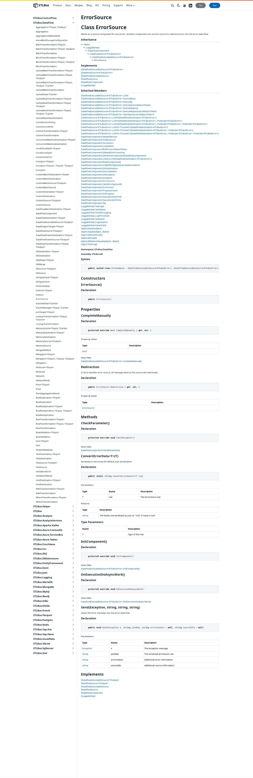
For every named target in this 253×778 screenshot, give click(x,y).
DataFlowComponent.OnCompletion (99, 171)
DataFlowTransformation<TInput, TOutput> (52, 245)
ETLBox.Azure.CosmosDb (47, 530)
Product (57, 5)
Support (118, 5)
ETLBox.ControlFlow (45, 18)
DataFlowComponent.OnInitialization (99, 168)
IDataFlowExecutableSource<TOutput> (100, 680)
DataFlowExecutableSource (105, 57)
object (87, 44)
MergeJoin (41, 363)
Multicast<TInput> (45, 367)
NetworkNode (43, 380)
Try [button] (200, 5)
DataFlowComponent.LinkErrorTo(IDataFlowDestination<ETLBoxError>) (116, 158)
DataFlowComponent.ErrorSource (97, 181)
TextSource (41, 467)
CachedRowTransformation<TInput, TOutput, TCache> (53, 112)
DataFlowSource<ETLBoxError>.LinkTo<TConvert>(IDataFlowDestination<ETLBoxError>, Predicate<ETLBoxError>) (137, 130)
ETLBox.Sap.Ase (42, 629)
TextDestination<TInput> (48, 454)
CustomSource (43, 204)
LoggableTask (93, 47)
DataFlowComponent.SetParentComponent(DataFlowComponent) (113, 155)
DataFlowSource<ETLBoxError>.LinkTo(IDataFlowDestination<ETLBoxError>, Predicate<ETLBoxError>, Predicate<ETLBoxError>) (144, 124)
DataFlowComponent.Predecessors (98, 139)
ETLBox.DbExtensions (46, 558)
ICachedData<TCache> (47, 303)
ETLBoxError (113, 53)
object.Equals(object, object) (95, 231)
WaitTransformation (46, 493)
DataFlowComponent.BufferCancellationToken (104, 149)
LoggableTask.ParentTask (93, 225)
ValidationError (43, 471)
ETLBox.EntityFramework (48, 563)
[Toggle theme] (178, 5)
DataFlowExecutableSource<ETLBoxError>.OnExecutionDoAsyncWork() (116, 601)
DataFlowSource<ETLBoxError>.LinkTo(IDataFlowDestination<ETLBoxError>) (119, 117)
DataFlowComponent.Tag (93, 203)
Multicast (40, 371)
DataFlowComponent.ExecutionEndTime (101, 200)
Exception (87, 648)
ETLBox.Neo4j (41, 596)
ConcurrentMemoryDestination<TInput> (56, 139)
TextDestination (44, 458)
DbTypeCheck (42, 281)
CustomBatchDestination (48, 178)
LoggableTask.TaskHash (93, 219)
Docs (68, 5)
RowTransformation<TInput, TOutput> (55, 423)
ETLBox (44, 5)
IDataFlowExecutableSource (95, 69)
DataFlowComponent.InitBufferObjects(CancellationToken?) (110, 165)
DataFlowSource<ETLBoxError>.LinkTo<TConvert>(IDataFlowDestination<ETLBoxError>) (124, 127)
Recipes (79, 5)
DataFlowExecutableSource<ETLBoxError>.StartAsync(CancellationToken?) (117, 114)
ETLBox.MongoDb (43, 587)
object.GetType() (89, 238)
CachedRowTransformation (49, 118)
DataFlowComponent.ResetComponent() (101, 162)
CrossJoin (40, 170)
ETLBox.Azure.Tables (45, 539)
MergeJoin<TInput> (45, 354)
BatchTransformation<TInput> (51, 44)
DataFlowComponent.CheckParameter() (100, 450)
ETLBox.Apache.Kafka (46, 525)
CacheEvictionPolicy (45, 122)
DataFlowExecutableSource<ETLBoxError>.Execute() (106, 101)
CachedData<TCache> (46, 94)
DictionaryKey (43, 286)
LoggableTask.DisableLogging (96, 212)
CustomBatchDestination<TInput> (53, 174)
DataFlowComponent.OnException (98, 174)
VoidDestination (44, 484)
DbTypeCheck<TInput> (47, 277)
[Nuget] (184, 5)
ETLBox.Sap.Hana (43, 634)
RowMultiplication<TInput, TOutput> (54, 410)
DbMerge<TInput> (45, 260)
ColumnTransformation (47, 135)
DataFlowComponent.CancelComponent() (101, 184)
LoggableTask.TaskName (93, 209)
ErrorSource (42, 299)
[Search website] (173, 5)
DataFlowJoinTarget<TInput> (50, 226)
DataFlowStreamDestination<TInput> (54, 235)
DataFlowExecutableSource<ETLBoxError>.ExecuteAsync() (109, 108)
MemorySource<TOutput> (48, 341)
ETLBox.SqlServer (43, 648)
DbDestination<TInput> (47, 251)
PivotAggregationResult (47, 393)
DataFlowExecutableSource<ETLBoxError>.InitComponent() (110, 568)
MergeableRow (43, 350)
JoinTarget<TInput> (45, 312)
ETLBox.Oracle (41, 610)
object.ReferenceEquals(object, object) (100, 241)
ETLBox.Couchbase (44, 544)
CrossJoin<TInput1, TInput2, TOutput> (55, 165)
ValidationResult (44, 475)
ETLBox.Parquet (42, 615)
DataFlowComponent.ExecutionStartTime (101, 196)
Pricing (106, 5)
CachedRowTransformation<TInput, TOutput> (53, 105)
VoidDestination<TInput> (48, 480)
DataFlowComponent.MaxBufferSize (99, 136)
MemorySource (43, 345)
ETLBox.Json (40, 572)
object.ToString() (89, 244)
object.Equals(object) (91, 228)
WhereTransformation (47, 501)
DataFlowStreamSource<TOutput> (53, 239)
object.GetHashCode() (91, 234)
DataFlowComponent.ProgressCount (99, 190)
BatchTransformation (46, 53)
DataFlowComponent (46, 213)
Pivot (38, 389)
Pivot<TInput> (43, 384)
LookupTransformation (47, 324)
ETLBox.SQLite (41, 643)
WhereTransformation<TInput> (51, 497)
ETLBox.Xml (40, 653)
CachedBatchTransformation (50, 90)
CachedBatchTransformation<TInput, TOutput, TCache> (54, 84)
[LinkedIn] (190, 5)
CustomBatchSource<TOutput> (51, 183)
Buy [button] (215, 5)
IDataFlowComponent (92, 82)
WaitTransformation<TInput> (50, 488)
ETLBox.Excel (40, 567)
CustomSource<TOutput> (48, 200)
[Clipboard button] (215, 267)
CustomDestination (45, 196)
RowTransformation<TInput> (50, 419)
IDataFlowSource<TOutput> (94, 683)
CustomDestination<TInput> (50, 191)
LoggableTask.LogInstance (94, 222)
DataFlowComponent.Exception (96, 177)
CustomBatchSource (46, 187)
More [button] (129, 5)
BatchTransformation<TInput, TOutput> (55, 48)
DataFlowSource (98, 53)
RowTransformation (45, 428)
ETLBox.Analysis (42, 515)
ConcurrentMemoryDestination (51, 144)
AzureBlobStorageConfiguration (52, 40)
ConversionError (44, 157)
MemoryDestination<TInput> (50, 332)
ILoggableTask (88, 85)
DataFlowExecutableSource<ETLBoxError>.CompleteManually (111, 361)
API (97, 5)
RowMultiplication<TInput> (49, 406)
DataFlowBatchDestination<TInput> (53, 209)
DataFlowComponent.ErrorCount (97, 187)
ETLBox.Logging (42, 577)
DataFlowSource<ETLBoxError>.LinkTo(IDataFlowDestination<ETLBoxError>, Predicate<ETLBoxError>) (131, 120)
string (85, 515)
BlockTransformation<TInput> (51, 57)
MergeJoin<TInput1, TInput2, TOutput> (55, 358)
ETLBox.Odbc (40, 601)
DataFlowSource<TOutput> (49, 230)
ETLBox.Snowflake (44, 639)
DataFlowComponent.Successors (97, 143)
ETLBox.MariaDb (43, 582)
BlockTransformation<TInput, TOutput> (55, 62)
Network (40, 376)
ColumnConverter (44, 126)
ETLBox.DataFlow (43, 22)
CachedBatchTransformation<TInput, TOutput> (54, 77)
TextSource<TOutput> (46, 462)
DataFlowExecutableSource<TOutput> (54, 222)
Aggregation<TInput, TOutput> (51, 27)
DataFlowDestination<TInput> (51, 217)
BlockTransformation (46, 66)
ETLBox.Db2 (40, 553)
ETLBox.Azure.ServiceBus (48, 534)
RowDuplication (44, 402)
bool (84, 351)
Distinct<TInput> (44, 290)
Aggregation (42, 31)
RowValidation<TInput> (47, 432)
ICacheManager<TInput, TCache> (52, 307)
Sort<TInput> (42, 441)
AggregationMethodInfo (48, 35)
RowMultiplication (45, 415)
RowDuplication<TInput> (48, 397)
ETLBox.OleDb (41, 605)
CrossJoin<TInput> (45, 161)
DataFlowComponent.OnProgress (97, 193)
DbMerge (40, 264)
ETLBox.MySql (41, 591)
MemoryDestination (46, 337)
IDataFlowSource (89, 72)
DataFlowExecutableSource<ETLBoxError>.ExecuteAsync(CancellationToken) (118, 111)
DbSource (41, 273)
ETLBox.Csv (39, 549)
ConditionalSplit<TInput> (48, 148)
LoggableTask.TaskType (92, 206)
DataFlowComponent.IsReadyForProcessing (102, 152)
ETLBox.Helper (41, 506)
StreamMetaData (44, 449)
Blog (89, 5)
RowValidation (43, 436)
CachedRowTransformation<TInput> (54, 98)
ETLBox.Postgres (43, 620)
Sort (38, 445)
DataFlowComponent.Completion (97, 146)
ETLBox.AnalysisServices (47, 520)
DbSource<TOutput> (46, 268)
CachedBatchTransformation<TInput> (54, 70)
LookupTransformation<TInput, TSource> (51, 318)
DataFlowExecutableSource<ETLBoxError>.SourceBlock (108, 98)
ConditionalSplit (44, 152)
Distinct (39, 294)
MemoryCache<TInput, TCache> (51, 328)
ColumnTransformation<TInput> (52, 131)
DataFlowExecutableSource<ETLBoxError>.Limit (104, 95)
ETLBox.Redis (41, 624)
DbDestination (43, 255)
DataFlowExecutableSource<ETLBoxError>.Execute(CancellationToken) (116, 105)
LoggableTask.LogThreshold (95, 215)
